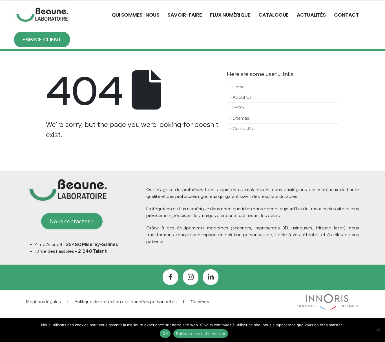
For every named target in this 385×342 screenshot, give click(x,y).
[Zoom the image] (328, 297)
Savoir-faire (184, 14)
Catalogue (273, 14)
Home (239, 87)
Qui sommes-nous (136, 14)
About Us (242, 97)
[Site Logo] (42, 15)
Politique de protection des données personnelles (126, 302)
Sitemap (241, 118)
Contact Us (244, 128)
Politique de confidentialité (200, 333)
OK (165, 333)
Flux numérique (230, 14)
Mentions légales (43, 302)
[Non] (378, 330)
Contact (346, 14)
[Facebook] (170, 277)
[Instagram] (190, 277)
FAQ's (238, 108)
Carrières (200, 302)
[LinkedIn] (210, 277)
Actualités (311, 14)
